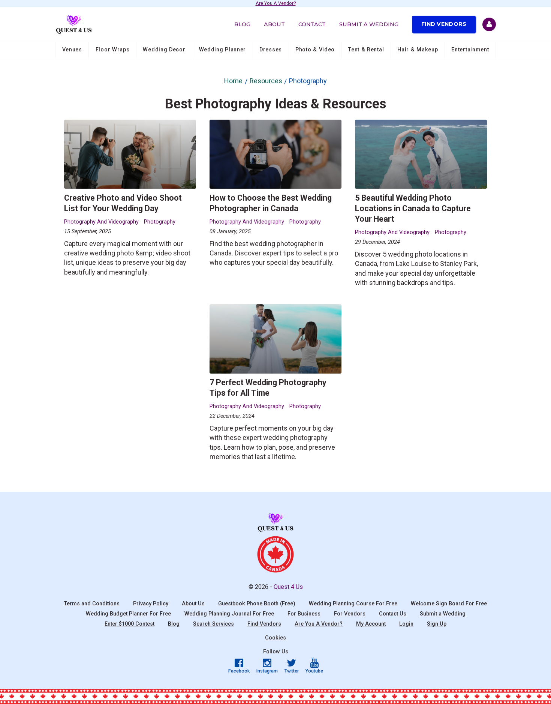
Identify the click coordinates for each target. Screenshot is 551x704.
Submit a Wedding (368, 24)
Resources (266, 81)
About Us (193, 603)
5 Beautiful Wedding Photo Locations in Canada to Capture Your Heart (413, 208)
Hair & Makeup (417, 50)
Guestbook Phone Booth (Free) (256, 603)
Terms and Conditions (92, 603)
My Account (371, 624)
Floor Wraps (113, 50)
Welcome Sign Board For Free (449, 603)
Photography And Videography (101, 222)
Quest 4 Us (288, 586)
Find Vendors (444, 24)
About (274, 24)
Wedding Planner (222, 50)
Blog (242, 24)
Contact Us (392, 614)
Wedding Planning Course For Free (353, 603)
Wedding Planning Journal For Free (229, 614)
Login (406, 624)
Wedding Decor (164, 50)
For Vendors (349, 614)
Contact (312, 24)
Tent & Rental (366, 50)
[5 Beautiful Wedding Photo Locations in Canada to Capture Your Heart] (421, 154)
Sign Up (436, 624)
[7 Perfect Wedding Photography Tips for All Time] (276, 339)
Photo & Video (315, 50)
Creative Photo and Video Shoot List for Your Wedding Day (123, 203)
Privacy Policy (150, 603)
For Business (303, 614)
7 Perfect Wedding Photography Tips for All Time (268, 388)
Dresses (270, 50)
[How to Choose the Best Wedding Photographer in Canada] (276, 154)
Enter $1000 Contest (129, 624)
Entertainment (470, 50)
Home (233, 81)
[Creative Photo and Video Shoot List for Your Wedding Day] (130, 154)
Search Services (213, 624)
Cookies (275, 638)
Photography (159, 222)
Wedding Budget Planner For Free (128, 614)
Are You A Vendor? (276, 3)
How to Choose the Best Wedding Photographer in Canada (271, 203)
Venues (72, 50)
